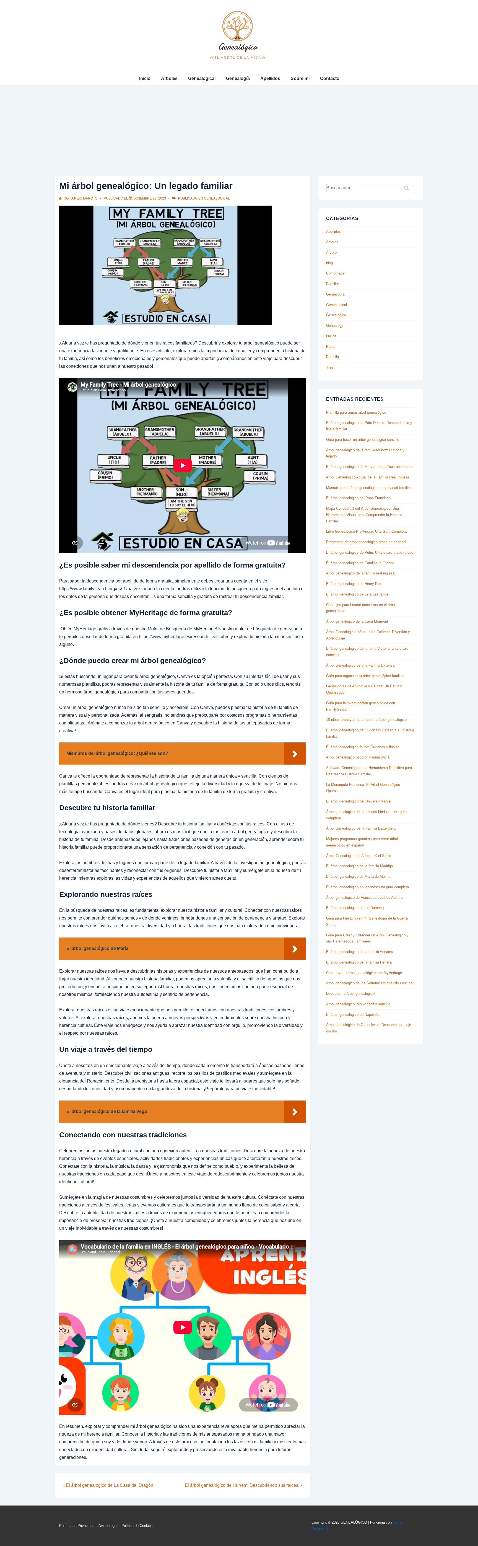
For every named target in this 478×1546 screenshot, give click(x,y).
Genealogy (334, 325)
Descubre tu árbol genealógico (350, 993)
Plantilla (332, 357)
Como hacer (335, 273)
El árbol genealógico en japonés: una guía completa (367, 887)
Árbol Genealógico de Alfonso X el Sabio (358, 856)
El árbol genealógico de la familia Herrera (359, 962)
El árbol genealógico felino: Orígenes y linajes (362, 747)
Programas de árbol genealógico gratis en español (366, 542)
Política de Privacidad (76, 1526)
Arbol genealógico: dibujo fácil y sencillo (358, 1004)
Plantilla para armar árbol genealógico (356, 412)
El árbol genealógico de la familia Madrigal (360, 866)
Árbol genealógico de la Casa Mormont (357, 621)
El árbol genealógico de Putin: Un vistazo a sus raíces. (370, 552)
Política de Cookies (137, 1526)
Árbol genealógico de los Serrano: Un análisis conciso (369, 983)
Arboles (169, 78)
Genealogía (238, 78)
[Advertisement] (239, 126)
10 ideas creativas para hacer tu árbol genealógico (366, 720)
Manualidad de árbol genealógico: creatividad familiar (368, 488)
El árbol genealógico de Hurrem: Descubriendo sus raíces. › (243, 1485)
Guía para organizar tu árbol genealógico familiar (365, 676)
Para (330, 347)
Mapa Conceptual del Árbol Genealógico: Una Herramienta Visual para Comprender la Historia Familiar (364, 514)
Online (331, 336)
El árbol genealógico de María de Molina (358, 876)
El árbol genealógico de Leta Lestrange (357, 594)
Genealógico (336, 315)
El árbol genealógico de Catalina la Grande (360, 563)
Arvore (331, 252)
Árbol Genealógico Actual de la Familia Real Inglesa (367, 477)
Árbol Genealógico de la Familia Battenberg (361, 828)
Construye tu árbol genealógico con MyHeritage (364, 973)
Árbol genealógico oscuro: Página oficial (358, 757)
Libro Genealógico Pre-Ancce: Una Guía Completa (366, 531)
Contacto (329, 78)
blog (329, 263)
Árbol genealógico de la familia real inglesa (360, 573)
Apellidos (270, 78)
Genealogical (201, 78)
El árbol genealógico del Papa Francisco (358, 498)
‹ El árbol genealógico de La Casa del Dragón (108, 1485)
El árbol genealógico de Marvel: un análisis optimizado (369, 467)
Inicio (144, 78)
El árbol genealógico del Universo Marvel (358, 801)
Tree (329, 367)
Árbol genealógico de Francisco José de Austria (364, 897)
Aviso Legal (107, 1526)
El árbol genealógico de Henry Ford (354, 584)
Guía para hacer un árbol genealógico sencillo (362, 439)
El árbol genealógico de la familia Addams (359, 952)
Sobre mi (300, 78)
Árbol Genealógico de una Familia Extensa (360, 665)
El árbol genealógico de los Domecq (355, 908)
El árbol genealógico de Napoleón (353, 1014)
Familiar (332, 284)
